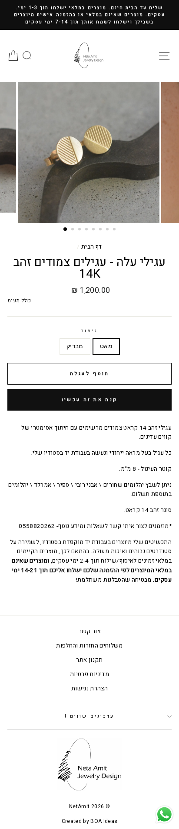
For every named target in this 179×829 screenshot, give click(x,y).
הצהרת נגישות (89, 688)
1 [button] (65, 229)
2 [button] (73, 230)
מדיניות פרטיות (89, 674)
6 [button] (101, 230)
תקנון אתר (89, 660)
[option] (89, 15)
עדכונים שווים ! (89, 716)
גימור (89, 330)
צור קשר (89, 631)
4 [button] (87, 230)
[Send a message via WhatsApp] (164, 814)
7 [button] (108, 230)
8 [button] (115, 230)
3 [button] (80, 230)
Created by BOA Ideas (90, 821)
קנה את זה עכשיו (90, 399)
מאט (106, 346)
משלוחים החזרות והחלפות (89, 645)
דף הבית (91, 247)
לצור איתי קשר (128, 526)
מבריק (74, 346)
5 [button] (94, 230)
